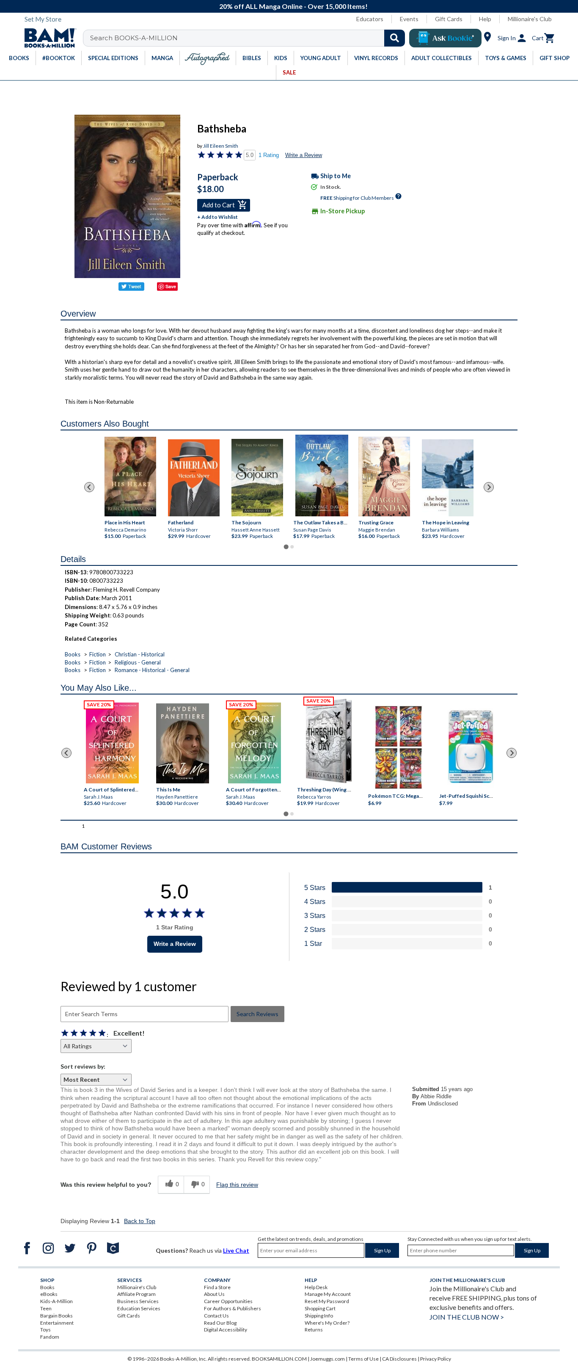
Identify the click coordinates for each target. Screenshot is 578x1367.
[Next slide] (489, 487)
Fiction (97, 654)
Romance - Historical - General (152, 670)
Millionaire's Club (530, 18)
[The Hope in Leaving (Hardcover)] (447, 477)
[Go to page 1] (285, 546)
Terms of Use (363, 1359)
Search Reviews (257, 1013)
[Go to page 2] (292, 546)
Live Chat (236, 1250)
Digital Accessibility (225, 1329)
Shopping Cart (320, 1308)
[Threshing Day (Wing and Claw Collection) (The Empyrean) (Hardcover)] (329, 741)
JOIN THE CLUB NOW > (466, 1317)
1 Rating (269, 155)
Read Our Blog (220, 1323)
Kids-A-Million (56, 1301)
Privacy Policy (435, 1359)
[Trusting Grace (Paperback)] (384, 476)
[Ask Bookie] (445, 38)
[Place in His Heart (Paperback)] (130, 476)
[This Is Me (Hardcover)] (182, 743)
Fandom (49, 1337)
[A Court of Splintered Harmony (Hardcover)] (112, 743)
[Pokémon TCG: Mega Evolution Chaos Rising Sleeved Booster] (398, 748)
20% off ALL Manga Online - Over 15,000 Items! (293, 6)
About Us (214, 1294)
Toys (45, 1329)
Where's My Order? (327, 1323)
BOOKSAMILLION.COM (279, 1359)
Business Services (138, 1301)
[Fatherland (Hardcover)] (194, 477)
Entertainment (57, 1323)
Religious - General (138, 662)
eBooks (49, 1294)
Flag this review (237, 1184)
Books (72, 654)
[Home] (47, 38)
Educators (369, 18)
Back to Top (139, 1221)
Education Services (138, 1308)
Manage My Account (328, 1294)
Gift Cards (448, 18)
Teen (46, 1308)
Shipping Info (319, 1315)
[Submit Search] (394, 38)
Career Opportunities (228, 1301)
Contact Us (216, 1315)
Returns (314, 1329)
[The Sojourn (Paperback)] (257, 477)
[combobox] (249, 38)
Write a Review (303, 155)
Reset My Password (327, 1301)
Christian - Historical (140, 654)
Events (409, 18)
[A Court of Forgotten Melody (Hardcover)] (254, 743)
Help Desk (316, 1287)
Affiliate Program (136, 1294)
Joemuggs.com (327, 1359)
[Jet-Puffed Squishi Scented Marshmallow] (470, 748)
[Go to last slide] (89, 487)
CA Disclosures (399, 1359)
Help (485, 18)
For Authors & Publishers (232, 1308)
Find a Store (217, 1287)
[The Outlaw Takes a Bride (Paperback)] (321, 475)
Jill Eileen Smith (220, 146)
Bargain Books (56, 1315)
